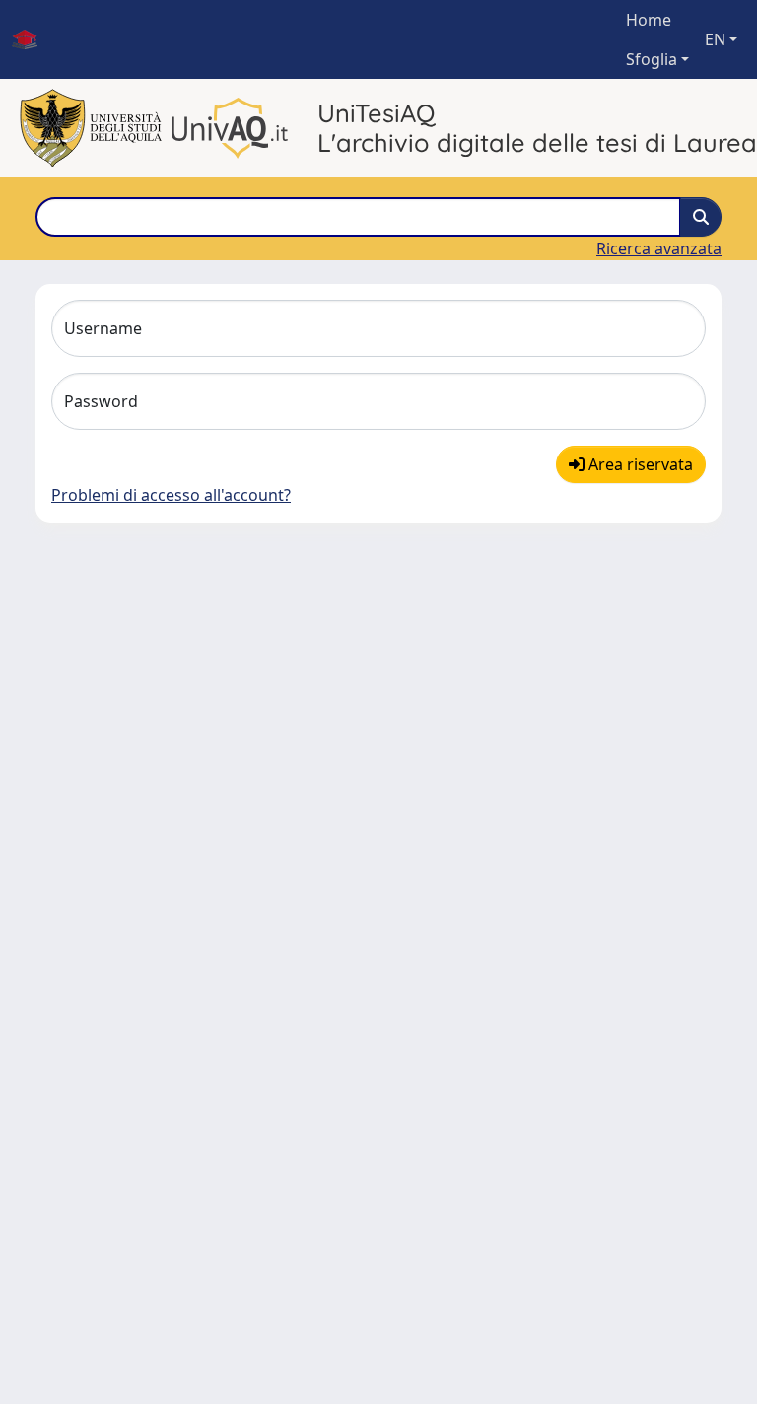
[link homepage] (32, 39)
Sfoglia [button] (651, 59)
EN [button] (715, 39)
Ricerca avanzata (659, 248)
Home (648, 20)
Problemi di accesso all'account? (171, 495)
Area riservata (639, 464)
